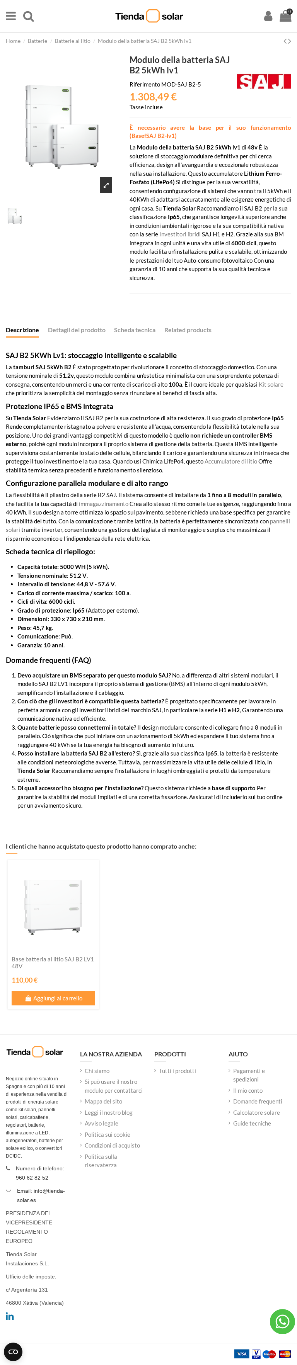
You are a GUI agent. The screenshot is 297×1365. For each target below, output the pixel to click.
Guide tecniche (252, 1123)
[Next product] (289, 41)
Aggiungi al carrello (57, 998)
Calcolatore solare (256, 1112)
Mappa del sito (103, 1101)
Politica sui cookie (107, 1134)
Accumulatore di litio (231, 461)
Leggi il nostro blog (109, 1112)
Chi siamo (97, 1070)
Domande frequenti (257, 1101)
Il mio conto (248, 1090)
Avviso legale (101, 1123)
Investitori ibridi (180, 234)
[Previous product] (285, 41)
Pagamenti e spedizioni (249, 1075)
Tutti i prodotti (177, 1070)
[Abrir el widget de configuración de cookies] (13, 1352)
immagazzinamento (103, 503)
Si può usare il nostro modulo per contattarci (114, 1086)
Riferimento (145, 84)
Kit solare (271, 384)
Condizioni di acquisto (112, 1145)
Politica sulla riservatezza (101, 1161)
